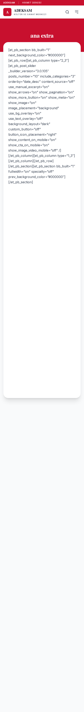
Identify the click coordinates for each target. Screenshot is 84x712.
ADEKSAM (9, 2)
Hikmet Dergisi (31, 2)
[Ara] (67, 12)
